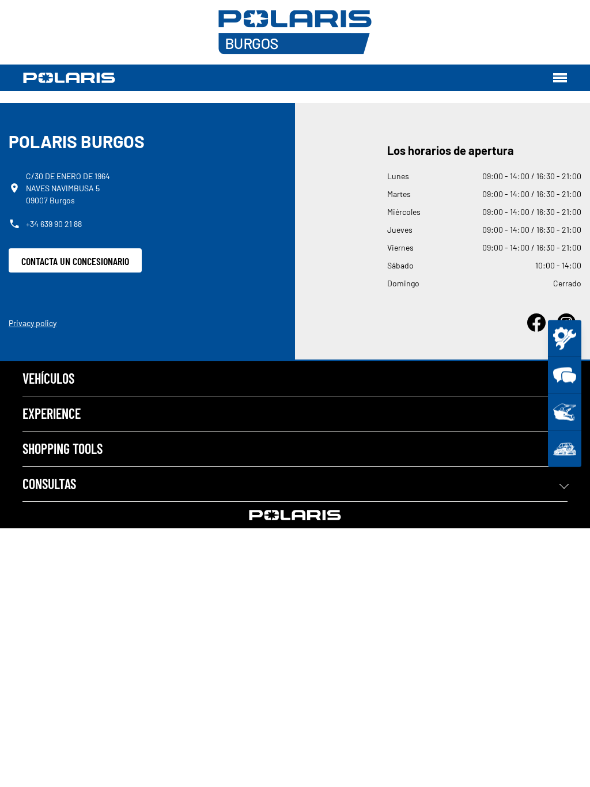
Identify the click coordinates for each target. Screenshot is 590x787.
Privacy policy (32, 323)
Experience (51, 413)
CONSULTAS (49, 483)
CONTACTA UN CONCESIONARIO (75, 261)
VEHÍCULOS (48, 378)
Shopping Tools (62, 448)
